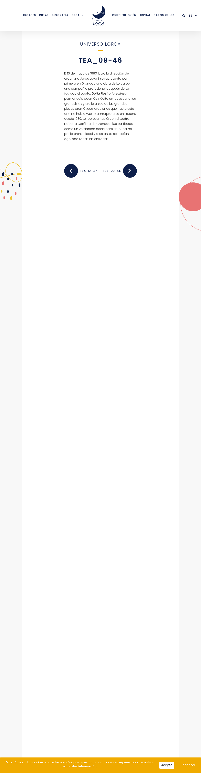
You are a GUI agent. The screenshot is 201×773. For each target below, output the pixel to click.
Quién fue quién (124, 15)
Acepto (167, 765)
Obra (75, 15)
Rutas (44, 15)
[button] (183, 15)
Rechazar (188, 765)
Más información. (84, 766)
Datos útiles (164, 15)
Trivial (145, 15)
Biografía (60, 15)
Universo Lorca (100, 44)
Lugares (29, 15)
